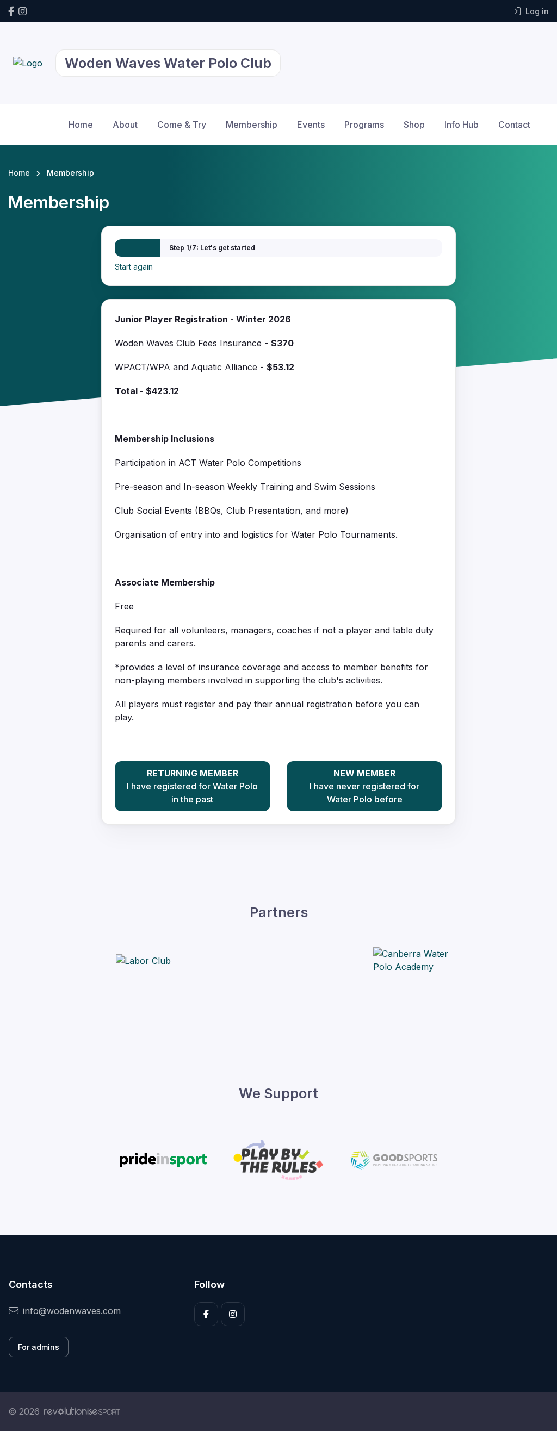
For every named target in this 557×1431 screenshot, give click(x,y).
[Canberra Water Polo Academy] (414, 960)
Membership (251, 124)
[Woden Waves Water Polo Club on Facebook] (11, 11)
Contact (514, 124)
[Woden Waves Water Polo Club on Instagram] (22, 11)
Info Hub (461, 124)
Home (81, 124)
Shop (414, 124)
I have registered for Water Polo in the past (192, 786)
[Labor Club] (143, 960)
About (125, 124)
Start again (134, 266)
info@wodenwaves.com (72, 1310)
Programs (364, 124)
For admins (38, 1347)
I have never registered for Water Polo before (364, 786)
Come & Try (181, 124)
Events (311, 124)
